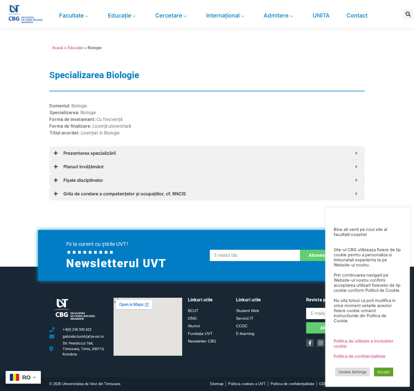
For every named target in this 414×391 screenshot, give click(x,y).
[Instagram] (320, 343)
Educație (119, 15)
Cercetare (168, 15)
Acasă (57, 48)
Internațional (223, 15)
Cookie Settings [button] (352, 372)
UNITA (321, 15)
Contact (357, 15)
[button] (408, 14)
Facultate (71, 15)
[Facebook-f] (310, 343)
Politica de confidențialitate (360, 356)
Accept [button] (383, 372)
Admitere (276, 15)
